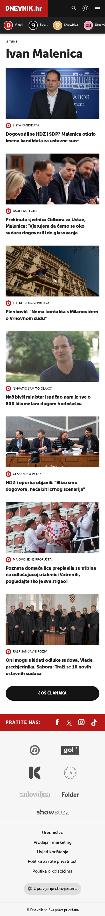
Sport (43, 25)
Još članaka (52, 693)
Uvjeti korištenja (52, 852)
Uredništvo (52, 833)
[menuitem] (85, 8)
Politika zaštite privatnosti (53, 862)
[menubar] (85, 8)
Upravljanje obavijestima (56, 889)
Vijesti (19, 25)
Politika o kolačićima (52, 871)
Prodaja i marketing (53, 842)
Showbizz (71, 25)
